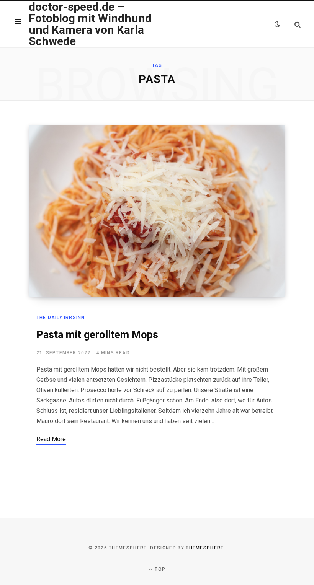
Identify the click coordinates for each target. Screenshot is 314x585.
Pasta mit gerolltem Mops (97, 335)
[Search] (294, 24)
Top (159, 569)
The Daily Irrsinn (60, 317)
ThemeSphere (205, 548)
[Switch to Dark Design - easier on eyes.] (277, 24)
